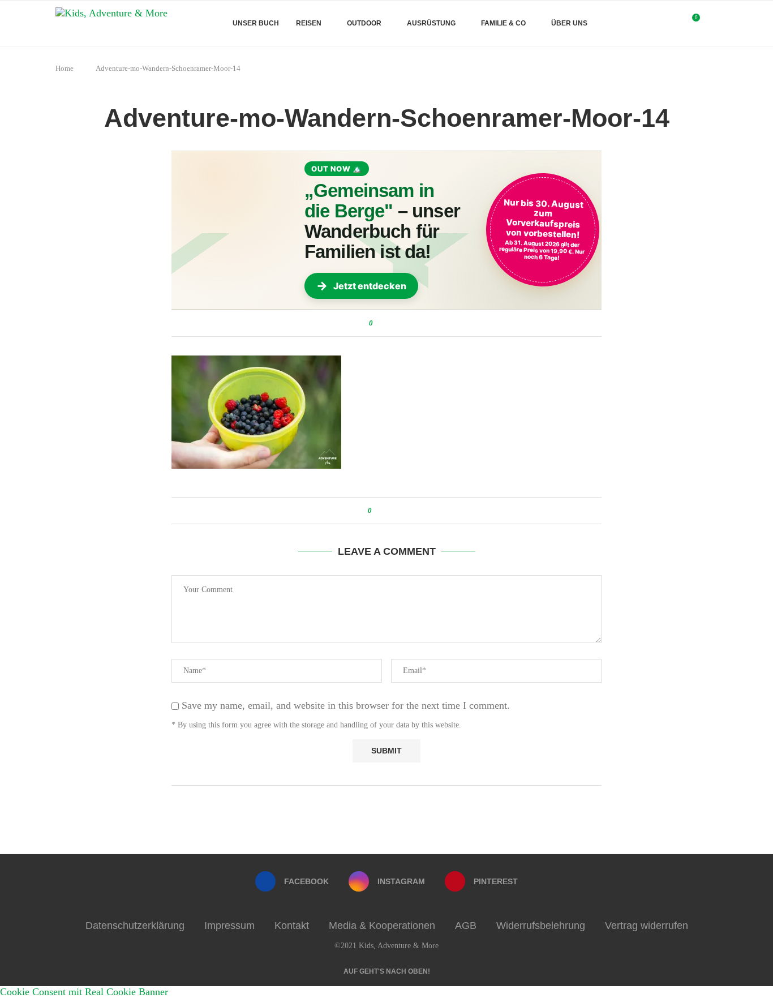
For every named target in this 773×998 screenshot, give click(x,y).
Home (64, 68)
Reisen (308, 23)
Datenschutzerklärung (134, 925)
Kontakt (291, 925)
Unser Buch (256, 23)
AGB (465, 925)
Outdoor (364, 23)
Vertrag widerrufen (646, 925)
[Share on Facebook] (383, 323)
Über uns (569, 23)
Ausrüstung (431, 23)
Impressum (229, 925)
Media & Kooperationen (382, 925)
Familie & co (503, 23)
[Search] (712, 23)
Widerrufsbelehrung (540, 925)
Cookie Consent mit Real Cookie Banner (84, 991)
